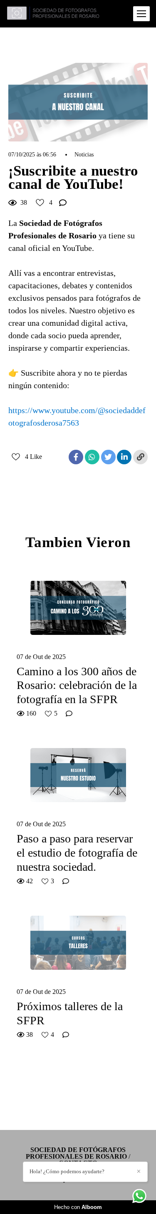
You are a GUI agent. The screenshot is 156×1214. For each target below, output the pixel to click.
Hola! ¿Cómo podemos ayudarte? (67, 1171)
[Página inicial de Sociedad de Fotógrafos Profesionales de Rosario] (53, 13)
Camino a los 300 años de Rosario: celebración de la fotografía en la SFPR (77, 685)
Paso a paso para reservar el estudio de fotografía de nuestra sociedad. (77, 852)
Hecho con (78, 1207)
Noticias (84, 155)
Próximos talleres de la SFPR (70, 1013)
